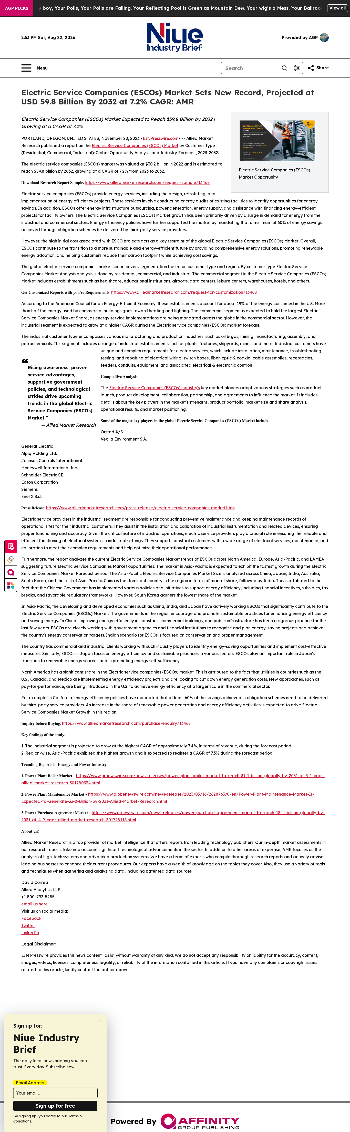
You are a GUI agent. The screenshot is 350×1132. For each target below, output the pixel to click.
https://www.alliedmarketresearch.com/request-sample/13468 (147, 182)
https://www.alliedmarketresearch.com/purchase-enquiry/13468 (126, 723)
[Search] (284, 68)
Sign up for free (55, 1105)
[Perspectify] (11, 559)
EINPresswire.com (160, 138)
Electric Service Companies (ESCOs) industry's (154, 387)
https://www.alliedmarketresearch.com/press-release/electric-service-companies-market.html (140, 507)
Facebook (31, 918)
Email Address (30, 1082)
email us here (34, 903)
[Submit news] (11, 546)
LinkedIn (30, 932)
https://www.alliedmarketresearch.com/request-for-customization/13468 (184, 292)
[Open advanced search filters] (297, 68)
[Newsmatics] (11, 585)
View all (338, 8)
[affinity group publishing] (11, 572)
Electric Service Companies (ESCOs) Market (135, 145)
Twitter (28, 925)
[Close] (100, 1020)
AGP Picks (16, 8)
